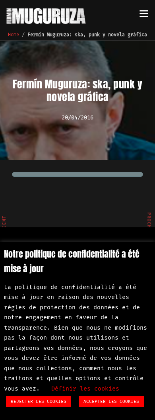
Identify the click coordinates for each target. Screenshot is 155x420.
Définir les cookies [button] (85, 388)
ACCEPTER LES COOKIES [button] (111, 401)
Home (13, 34)
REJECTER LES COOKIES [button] (38, 401)
